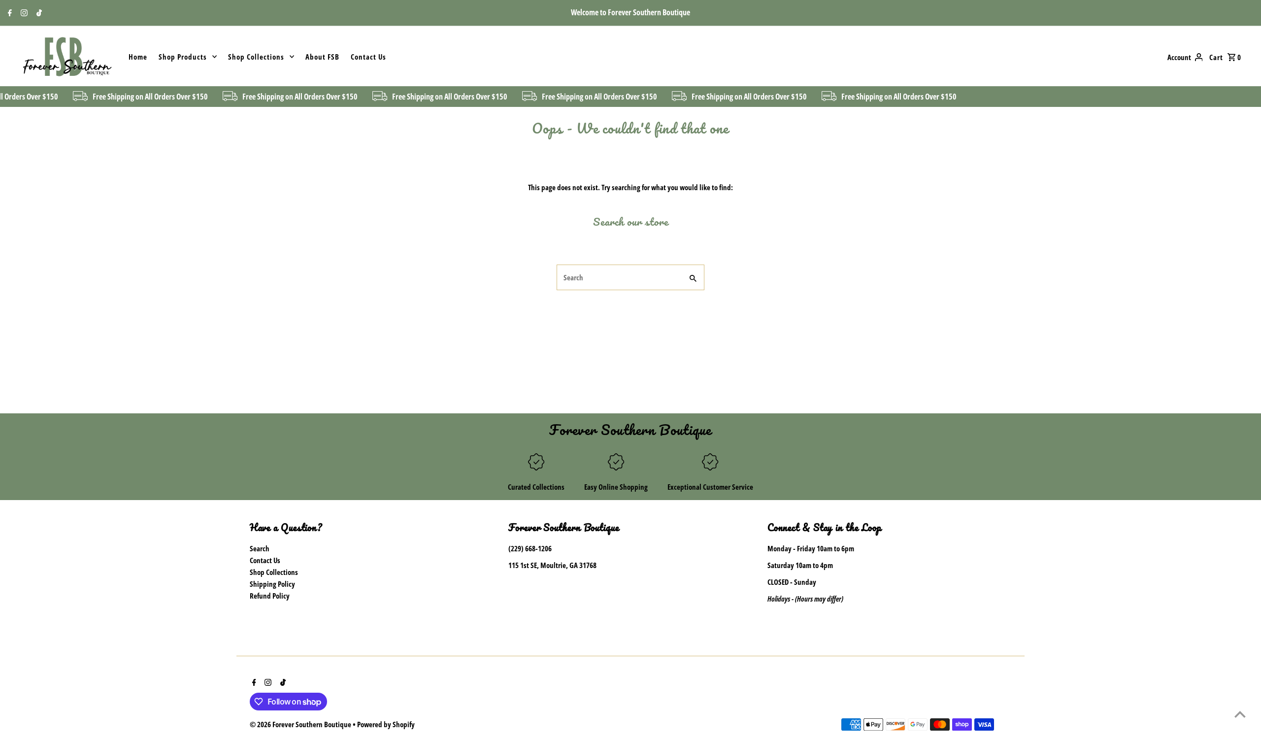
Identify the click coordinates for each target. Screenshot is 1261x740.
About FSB (322, 57)
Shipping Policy (272, 584)
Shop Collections (256, 57)
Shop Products (183, 57)
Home (138, 57)
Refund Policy (270, 596)
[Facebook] (8, 13)
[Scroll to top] (1240, 714)
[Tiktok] (38, 13)
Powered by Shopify (386, 724)
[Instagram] (23, 13)
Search (259, 548)
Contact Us (368, 57)
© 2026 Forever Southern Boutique (301, 724)
